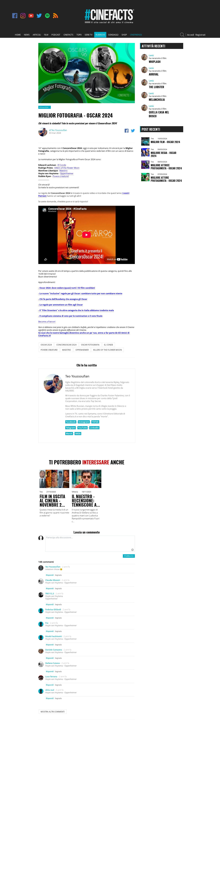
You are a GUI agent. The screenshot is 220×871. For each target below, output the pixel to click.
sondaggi (113, 34)
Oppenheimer (66, 173)
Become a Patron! (46, 321)
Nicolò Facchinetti (53, 636)
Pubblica (129, 556)
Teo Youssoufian (58, 130)
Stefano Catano (52, 663)
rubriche (100, 34)
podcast (55, 34)
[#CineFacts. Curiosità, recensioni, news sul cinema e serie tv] (109, 23)
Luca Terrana (51, 676)
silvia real (49, 690)
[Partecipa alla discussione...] (90, 544)
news (26, 34)
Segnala (58, 575)
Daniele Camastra (53, 649)
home (18, 34)
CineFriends (136, 34)
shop (124, 34)
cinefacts (68, 34)
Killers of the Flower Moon (66, 167)
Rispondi (50, 575)
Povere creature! (61, 176)
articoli (37, 34)
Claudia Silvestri (52, 580)
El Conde (62, 165)
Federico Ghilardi (53, 609)
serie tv (88, 34)
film (46, 34)
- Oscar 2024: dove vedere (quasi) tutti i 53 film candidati (66, 287)
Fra (46, 623)
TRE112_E (49, 593)
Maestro (63, 170)
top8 (79, 34)
